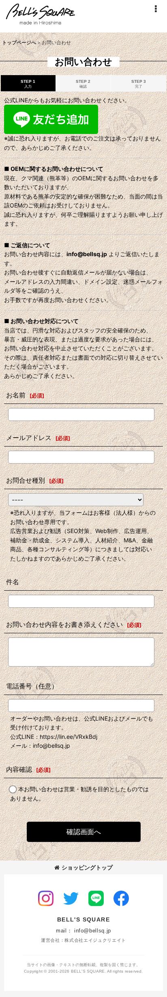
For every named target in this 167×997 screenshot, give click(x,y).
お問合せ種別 (25, 480)
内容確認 (19, 769)
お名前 (16, 395)
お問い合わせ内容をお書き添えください (64, 624)
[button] (155, 9)
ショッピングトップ (87, 867)
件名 (12, 582)
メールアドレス (28, 438)
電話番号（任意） (32, 686)
